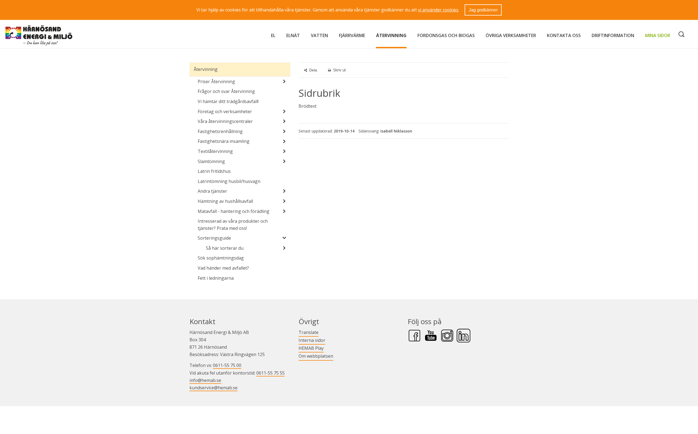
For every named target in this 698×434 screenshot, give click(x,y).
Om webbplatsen (316, 356)
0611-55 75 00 (227, 365)
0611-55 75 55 (270, 373)
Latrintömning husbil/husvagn (229, 181)
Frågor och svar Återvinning (226, 91)
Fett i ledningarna (216, 278)
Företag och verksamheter (225, 111)
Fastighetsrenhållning (220, 131)
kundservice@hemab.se (213, 388)
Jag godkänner (483, 10)
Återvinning (391, 35)
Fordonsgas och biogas (446, 35)
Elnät (293, 35)
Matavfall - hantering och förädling (233, 211)
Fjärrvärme (352, 35)
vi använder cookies (438, 10)
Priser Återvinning (216, 82)
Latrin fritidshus (214, 171)
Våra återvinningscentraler (225, 121)
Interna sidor (312, 340)
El (273, 35)
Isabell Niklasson (396, 131)
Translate (308, 332)
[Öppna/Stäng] (284, 81)
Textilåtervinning (215, 151)
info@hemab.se (205, 380)
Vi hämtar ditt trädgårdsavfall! (228, 101)
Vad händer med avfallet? (223, 268)
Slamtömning (211, 161)
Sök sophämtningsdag (221, 258)
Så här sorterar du (224, 248)
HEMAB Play (311, 348)
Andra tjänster (212, 191)
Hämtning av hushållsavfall (225, 201)
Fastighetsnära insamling (223, 141)
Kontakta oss (564, 35)
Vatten (319, 35)
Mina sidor (657, 35)
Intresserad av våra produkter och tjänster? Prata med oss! (233, 224)
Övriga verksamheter (511, 35)
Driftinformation (613, 35)
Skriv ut (339, 70)
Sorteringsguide (214, 238)
